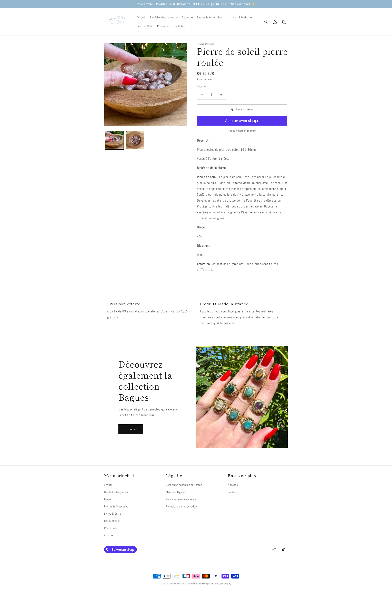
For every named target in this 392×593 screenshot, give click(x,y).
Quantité (202, 86)
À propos (233, 485)
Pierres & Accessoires (117, 506)
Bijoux (107, 499)
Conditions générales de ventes (184, 485)
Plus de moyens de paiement (242, 130)
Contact (232, 492)
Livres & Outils (112, 513)
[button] (164, 17)
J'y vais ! (131, 429)
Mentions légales (176, 492)
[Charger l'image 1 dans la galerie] (114, 140)
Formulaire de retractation (181, 506)
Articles (108, 535)
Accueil (108, 485)
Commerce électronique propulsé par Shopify (209, 583)
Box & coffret (112, 521)
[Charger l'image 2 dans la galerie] (135, 140)
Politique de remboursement (182, 499)
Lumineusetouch (178, 583)
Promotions (110, 528)
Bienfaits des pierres (116, 492)
